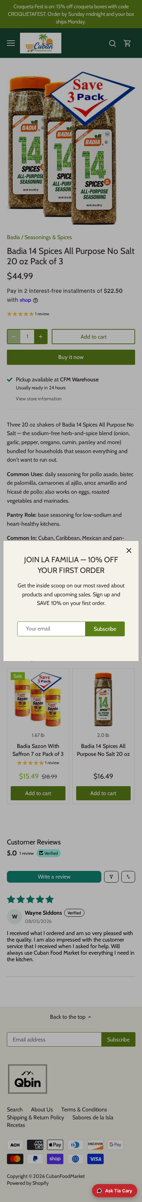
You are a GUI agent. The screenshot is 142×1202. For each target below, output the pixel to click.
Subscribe (105, 629)
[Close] (128, 550)
